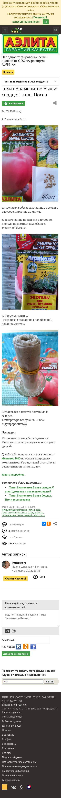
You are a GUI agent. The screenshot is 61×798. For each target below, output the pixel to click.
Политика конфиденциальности (19, 766)
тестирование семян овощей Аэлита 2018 (23, 515)
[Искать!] (55, 30)
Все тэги (6, 752)
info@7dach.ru (19, 704)
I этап (30, 510)
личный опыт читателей (14, 510)
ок (45, 21)
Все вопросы (9, 743)
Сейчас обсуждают (12, 721)
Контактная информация (15, 771)
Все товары (8, 734)
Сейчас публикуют (12, 716)
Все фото (7, 739)
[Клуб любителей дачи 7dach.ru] (16, 30)
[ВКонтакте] (44, 524)
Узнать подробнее (13, 474)
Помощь (6, 730)
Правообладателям (12, 775)
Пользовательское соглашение (19, 761)
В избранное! (15, 103)
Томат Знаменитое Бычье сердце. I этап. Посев (26, 81)
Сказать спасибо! (15, 578)
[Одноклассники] (49, 524)
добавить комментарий (15, 653)
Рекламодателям (11, 780)
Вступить (8, 72)
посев (37, 510)
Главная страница (11, 712)
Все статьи (8, 748)
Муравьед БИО (11, 458)
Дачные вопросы (11, 725)
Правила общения (12, 757)
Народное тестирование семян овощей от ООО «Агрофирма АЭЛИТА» (25, 61)
